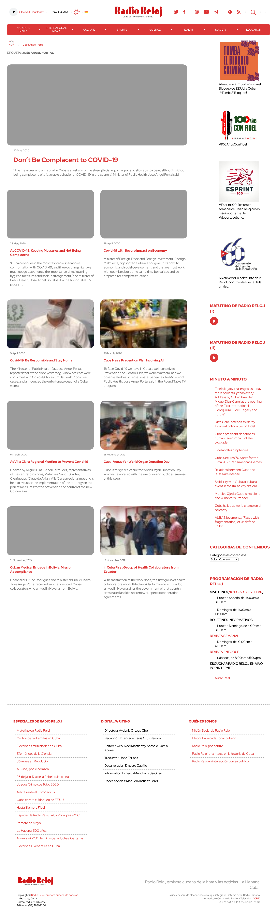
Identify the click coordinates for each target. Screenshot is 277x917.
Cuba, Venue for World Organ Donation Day (137, 462)
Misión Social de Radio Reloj (211, 730)
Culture (89, 29)
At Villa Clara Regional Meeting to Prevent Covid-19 (49, 462)
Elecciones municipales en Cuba (39, 746)
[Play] (214, 321)
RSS (238, 12)
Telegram (216, 12)
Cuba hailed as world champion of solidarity (238, 507)
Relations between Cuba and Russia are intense (235, 472)
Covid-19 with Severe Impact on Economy (135, 250)
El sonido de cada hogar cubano (214, 738)
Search (253, 12)
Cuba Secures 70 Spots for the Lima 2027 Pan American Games (238, 460)
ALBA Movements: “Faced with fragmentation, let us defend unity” (237, 521)
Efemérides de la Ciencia (34, 753)
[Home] (11, 43)
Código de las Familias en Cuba (38, 738)
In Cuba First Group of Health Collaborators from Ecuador (141, 569)
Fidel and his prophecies (231, 450)
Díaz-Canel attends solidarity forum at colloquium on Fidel (235, 424)
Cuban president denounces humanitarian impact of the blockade (235, 438)
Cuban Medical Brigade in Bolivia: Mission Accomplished (41, 569)
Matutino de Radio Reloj (33, 730)
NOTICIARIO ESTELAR (245, 592)
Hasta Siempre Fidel (31, 807)
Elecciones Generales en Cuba (38, 846)
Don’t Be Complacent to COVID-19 (65, 159)
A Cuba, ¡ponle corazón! (33, 769)
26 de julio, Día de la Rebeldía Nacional (43, 777)
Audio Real (222, 678)
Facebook (184, 12)
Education (253, 29)
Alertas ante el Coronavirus (36, 792)
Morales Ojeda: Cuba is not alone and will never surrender (237, 496)
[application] (214, 321)
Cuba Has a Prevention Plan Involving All (134, 360)
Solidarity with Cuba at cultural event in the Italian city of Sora (236, 484)
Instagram (197, 12)
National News (23, 29)
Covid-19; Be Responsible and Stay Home (41, 360)
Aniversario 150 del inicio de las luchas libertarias (50, 838)
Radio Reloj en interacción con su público (220, 761)
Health (188, 29)
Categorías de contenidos (228, 555)
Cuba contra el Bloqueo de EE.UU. (40, 800)
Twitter (176, 12)
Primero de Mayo (29, 823)
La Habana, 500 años (31, 830)
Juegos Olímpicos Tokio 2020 (38, 784)
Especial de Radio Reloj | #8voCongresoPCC (48, 815)
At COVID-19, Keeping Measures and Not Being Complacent (45, 252)
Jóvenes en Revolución (33, 761)
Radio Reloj (138, 12)
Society (220, 29)
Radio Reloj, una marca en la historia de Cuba (223, 753)
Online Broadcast (31, 12)
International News (56, 29)
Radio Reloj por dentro (207, 746)
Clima (77, 12)
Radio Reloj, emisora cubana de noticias (54, 895)
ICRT (256, 898)
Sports (122, 29)
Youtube (206, 12)
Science (155, 29)
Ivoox (230, 12)
